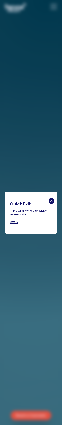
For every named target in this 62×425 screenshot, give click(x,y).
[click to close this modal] (51, 201)
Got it (14, 221)
